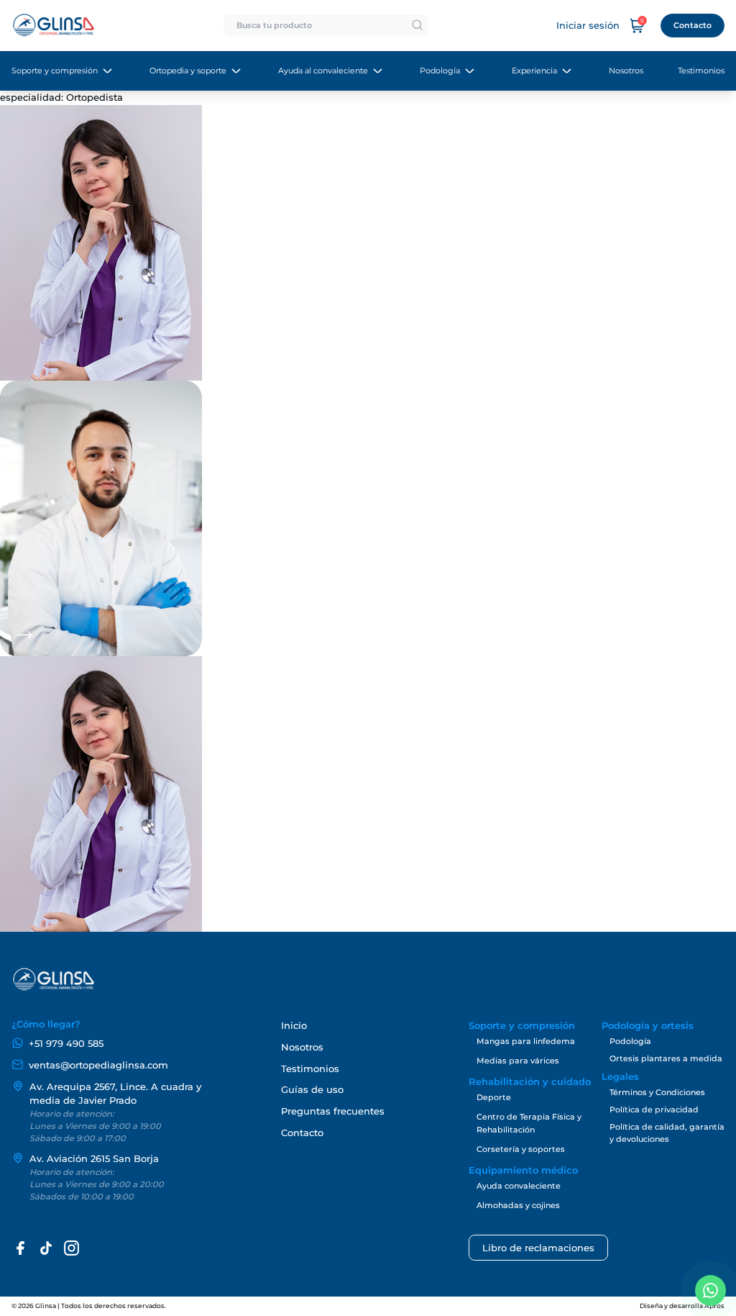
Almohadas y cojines (518, 1205)
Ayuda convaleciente (519, 1186)
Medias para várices (518, 1061)
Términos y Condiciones (657, 1092)
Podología (440, 70)
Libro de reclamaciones (538, 1248)
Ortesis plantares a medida (666, 1058)
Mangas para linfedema (526, 1041)
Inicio (294, 1025)
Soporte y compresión (55, 70)
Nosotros (626, 70)
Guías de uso (312, 1089)
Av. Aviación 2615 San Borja (94, 1158)
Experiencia (534, 70)
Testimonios (701, 70)
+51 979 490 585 (66, 1043)
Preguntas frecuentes (333, 1111)
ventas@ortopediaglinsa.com (98, 1065)
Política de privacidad (654, 1109)
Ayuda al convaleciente (323, 70)
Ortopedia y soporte (188, 70)
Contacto (692, 25)
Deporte (494, 1097)
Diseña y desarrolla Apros (682, 1306)
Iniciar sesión (588, 25)
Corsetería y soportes (521, 1149)
